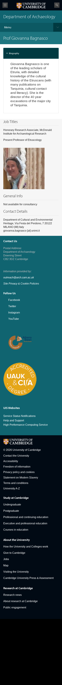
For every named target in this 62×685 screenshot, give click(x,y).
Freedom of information (16, 466)
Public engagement (14, 607)
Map (5, 565)
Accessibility (10, 461)
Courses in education (15, 529)
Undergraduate (12, 504)
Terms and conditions (15, 483)
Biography (14, 53)
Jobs (6, 559)
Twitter (12, 306)
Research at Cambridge (18, 588)
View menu (5, 5)
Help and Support (13, 420)
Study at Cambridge (16, 498)
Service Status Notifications (19, 416)
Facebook (14, 300)
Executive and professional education (25, 523)
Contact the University (16, 455)
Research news (12, 594)
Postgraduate (11, 510)
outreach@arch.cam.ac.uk (18, 277)
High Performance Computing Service (25, 424)
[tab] (31, 53)
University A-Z (11, 488)
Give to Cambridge (14, 552)
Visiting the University (16, 571)
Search (57, 5)
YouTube (13, 318)
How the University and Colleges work (25, 546)
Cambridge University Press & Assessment (28, 578)
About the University (16, 540)
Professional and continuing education (25, 517)
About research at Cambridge (20, 601)
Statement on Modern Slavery (20, 477)
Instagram (14, 312)
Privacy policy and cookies (19, 472)
